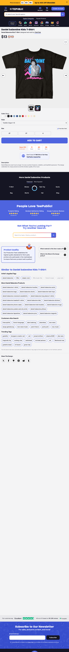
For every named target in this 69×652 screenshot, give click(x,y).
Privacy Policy (31, 642)
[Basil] (20, 116)
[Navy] (11, 116)
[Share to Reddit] (23, 360)
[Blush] (31, 116)
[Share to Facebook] (8, 360)
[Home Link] (16, 9)
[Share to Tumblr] (29, 360)
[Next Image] (66, 75)
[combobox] (32, 14)
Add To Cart (34, 140)
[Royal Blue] (17, 116)
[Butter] (29, 116)
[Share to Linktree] (13, 360)
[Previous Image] (3, 75)
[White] (3, 116)
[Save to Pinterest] (18, 360)
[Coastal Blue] (14, 116)
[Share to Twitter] (3, 360)
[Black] (8, 116)
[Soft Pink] (26, 116)
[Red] (23, 116)
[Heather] (6, 116)
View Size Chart (63, 128)
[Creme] (34, 116)
